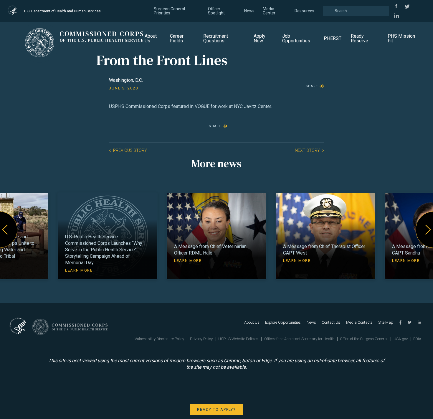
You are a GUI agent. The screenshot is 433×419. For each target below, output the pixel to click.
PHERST (332, 38)
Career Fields (177, 38)
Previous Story (130, 150)
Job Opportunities (296, 38)
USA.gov (401, 339)
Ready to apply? (216, 409)
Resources (304, 11)
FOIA (417, 339)
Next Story (307, 150)
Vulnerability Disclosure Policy (159, 339)
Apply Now (259, 38)
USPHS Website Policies (238, 339)
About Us (151, 38)
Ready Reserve (359, 38)
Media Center (269, 10)
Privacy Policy (201, 339)
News (249, 11)
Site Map (385, 322)
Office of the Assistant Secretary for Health (299, 339)
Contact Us (331, 322)
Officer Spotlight (216, 10)
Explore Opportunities (283, 322)
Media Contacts (359, 322)
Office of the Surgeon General (364, 339)
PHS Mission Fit (401, 38)
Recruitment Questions (215, 38)
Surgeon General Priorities (169, 10)
